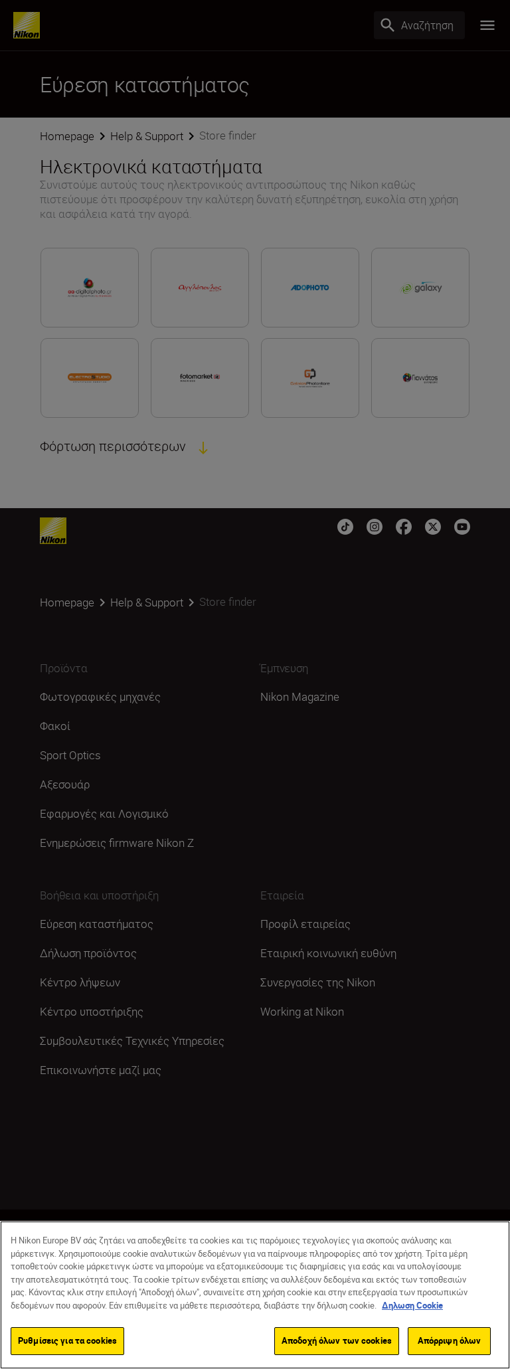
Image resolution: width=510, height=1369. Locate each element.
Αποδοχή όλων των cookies (337, 1340)
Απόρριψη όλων (449, 1340)
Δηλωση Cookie (412, 1305)
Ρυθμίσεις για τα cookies (67, 1340)
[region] (255, 1295)
